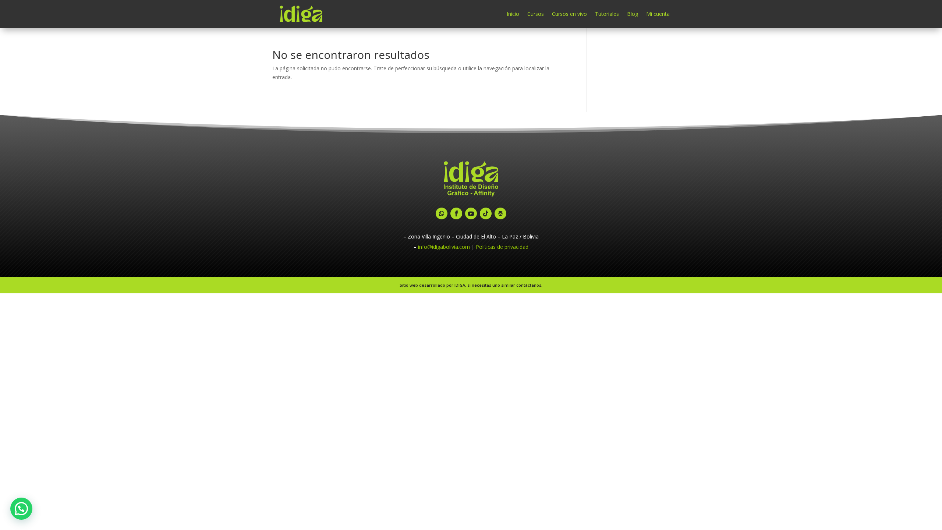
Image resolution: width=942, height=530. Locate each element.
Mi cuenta (658, 13)
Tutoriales (607, 13)
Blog (632, 13)
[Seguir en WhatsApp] (441, 213)
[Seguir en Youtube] (471, 213)
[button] (21, 509)
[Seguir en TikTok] (486, 213)
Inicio (513, 13)
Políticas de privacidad (502, 246)
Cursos (535, 13)
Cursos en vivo (569, 13)
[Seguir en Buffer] (500, 213)
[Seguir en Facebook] (456, 213)
